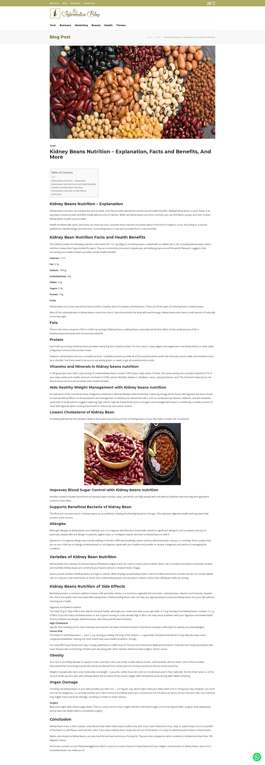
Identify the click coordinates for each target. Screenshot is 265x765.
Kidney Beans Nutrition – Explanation (68, 180)
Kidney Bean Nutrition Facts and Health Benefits (73, 184)
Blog (64, 3)
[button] (257, 757)
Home (149, 37)
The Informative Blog (207, 760)
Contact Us (89, 3)
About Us (54, 3)
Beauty (96, 25)
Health (108, 25)
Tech (53, 25)
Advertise (75, 3)
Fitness (121, 25)
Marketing (81, 25)
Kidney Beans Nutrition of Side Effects (69, 190)
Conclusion (56, 194)
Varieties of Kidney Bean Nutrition (67, 187)
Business (65, 25)
